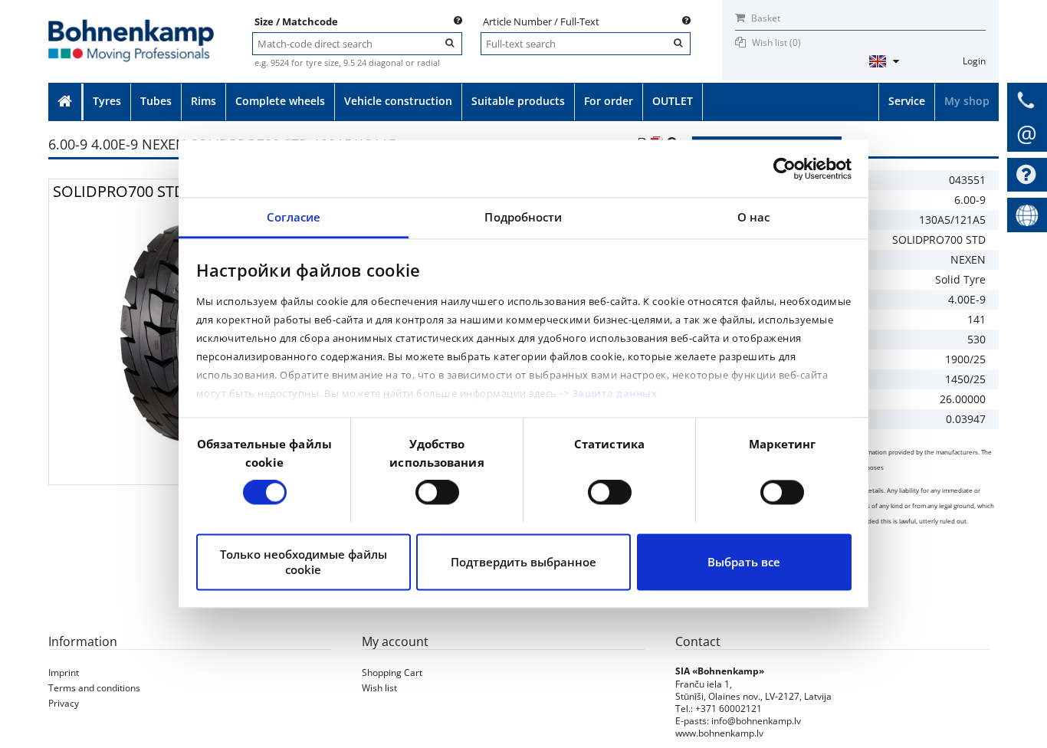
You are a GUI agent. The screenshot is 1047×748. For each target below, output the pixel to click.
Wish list (379, 687)
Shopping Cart (392, 672)
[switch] (437, 493)
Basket (764, 18)
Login (974, 60)
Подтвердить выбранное (523, 561)
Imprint (63, 672)
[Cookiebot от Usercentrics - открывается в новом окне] (784, 168)
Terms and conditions (94, 687)
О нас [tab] (753, 217)
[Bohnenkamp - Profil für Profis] (131, 24)
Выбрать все (743, 561)
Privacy (63, 703)
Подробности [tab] (523, 217)
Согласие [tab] (294, 217)
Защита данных (615, 393)
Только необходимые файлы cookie (303, 561)
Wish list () (776, 42)
